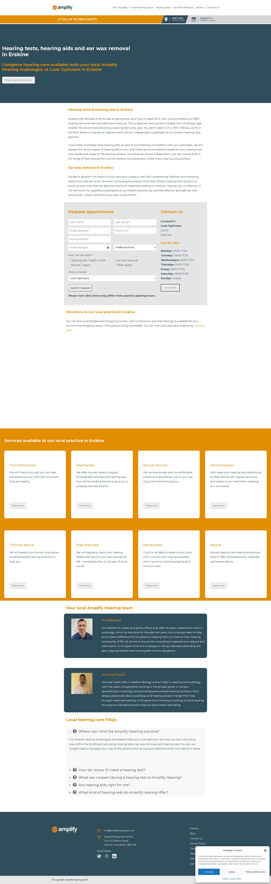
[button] (265, 850)
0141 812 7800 (170, 243)
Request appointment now (18, 80)
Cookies (225, 878)
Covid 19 (194, 858)
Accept (209, 871)
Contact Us (213, 7)
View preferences (255, 871)
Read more (17, 505)
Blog (192, 833)
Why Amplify (120, 7)
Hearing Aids (163, 7)
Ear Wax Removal (183, 7)
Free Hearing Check (142, 7)
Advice (199, 7)
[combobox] (89, 247)
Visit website (170, 287)
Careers (194, 828)
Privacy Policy (235, 878)
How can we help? (80, 255)
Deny (232, 871)
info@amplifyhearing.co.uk (119, 830)
